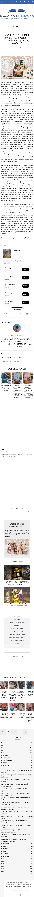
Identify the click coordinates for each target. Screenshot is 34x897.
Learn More (16, 895)
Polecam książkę (6, 357)
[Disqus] (17, 425)
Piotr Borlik (21, 353)
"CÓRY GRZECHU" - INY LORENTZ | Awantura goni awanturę (17, 604)
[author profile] (17, 328)
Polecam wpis (17, 357)
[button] (17, 26)
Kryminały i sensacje (9, 353)
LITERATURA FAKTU (17, 628)
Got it (22, 895)
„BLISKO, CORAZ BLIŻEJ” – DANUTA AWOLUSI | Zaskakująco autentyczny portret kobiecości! (17, 526)
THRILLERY (17, 643)
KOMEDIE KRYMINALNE (17, 622)
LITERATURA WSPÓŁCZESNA (17, 634)
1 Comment (25, 48)
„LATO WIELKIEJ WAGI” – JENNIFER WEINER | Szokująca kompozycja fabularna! (8, 341)
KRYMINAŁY (17, 625)
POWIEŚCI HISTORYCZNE (17, 637)
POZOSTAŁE (17, 647)
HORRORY (17, 619)
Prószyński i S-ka (6, 361)
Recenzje (16, 361)
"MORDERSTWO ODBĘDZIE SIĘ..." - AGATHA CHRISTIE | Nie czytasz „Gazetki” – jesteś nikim (17, 582)
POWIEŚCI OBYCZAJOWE (17, 640)
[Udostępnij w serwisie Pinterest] (9, 322)
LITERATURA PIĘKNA (17, 631)
